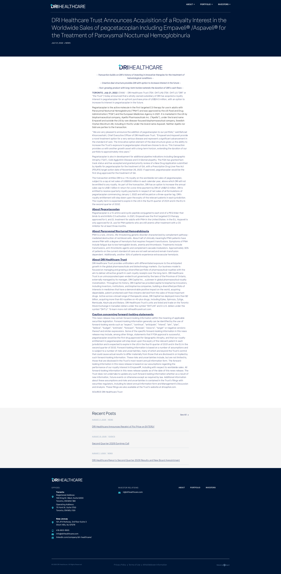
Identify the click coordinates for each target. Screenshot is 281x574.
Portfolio (205, 5)
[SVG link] (68, 6)
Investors (223, 5)
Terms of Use (134, 565)
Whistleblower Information (155, 565)
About (189, 5)
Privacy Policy (120, 565)
